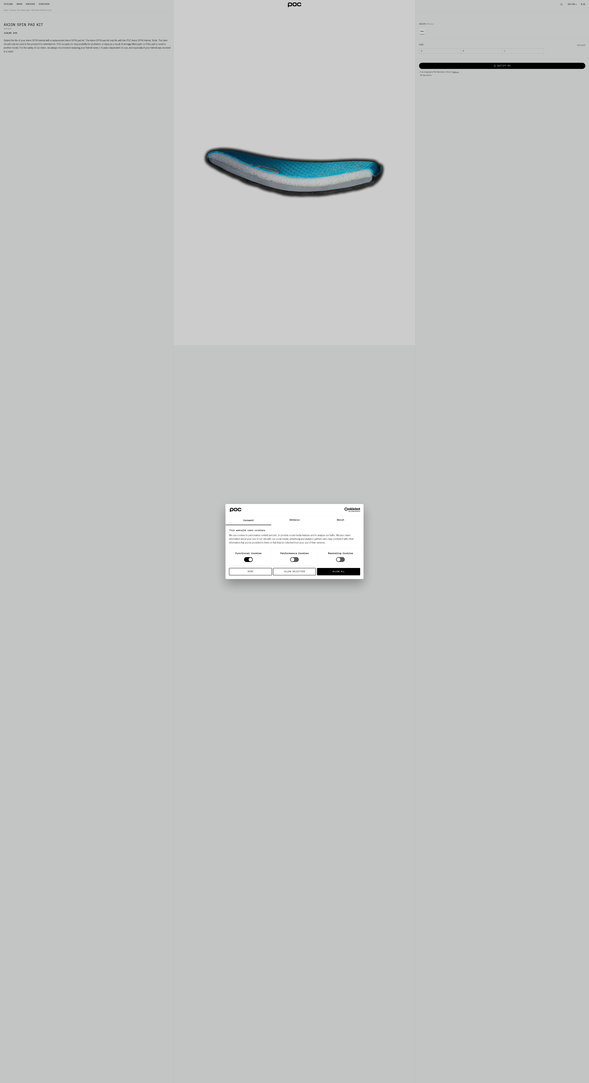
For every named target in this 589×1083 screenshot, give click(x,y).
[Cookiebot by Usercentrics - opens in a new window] (346, 510)
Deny (250, 571)
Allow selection (294, 571)
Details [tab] (294, 520)
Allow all (339, 571)
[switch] (294, 559)
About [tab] (340, 520)
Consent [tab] (248, 520)
